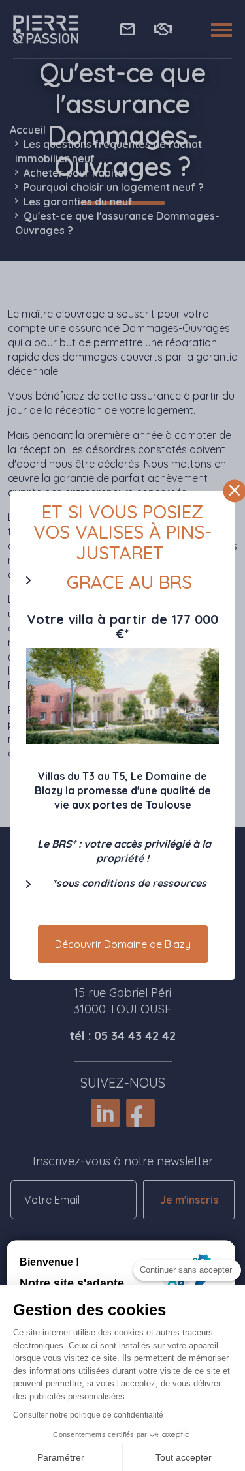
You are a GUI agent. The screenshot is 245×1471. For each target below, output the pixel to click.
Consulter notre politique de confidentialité (88, 1414)
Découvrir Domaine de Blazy (123, 944)
